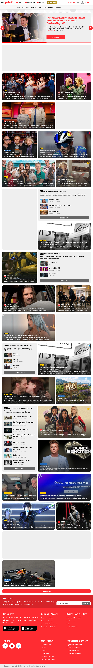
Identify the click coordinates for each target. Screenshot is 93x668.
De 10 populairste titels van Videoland (55, 191)
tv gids (18, 7)
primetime (33, 7)
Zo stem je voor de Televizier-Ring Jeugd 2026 (64, 20)
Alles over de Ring (72, 627)
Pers (68, 624)
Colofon (43, 651)
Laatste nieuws (49, 7)
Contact (43, 648)
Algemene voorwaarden (75, 645)
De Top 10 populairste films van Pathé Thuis (20, 345)
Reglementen (71, 621)
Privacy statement (73, 648)
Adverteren (45, 654)
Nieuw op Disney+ (47, 621)
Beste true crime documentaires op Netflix (20, 408)
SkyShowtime (46, 645)
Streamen (58, 7)
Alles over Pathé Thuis (49, 624)
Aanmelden (86, 603)
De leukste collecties (48, 627)
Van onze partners (47, 657)
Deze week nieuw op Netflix (51, 254)
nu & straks (25, 7)
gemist (40, 7)
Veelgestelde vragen (73, 618)
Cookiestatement (72, 651)
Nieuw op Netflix (47, 618)
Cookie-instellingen (73, 654)
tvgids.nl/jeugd (80, 29)
